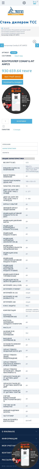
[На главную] (2, 28)
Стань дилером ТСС (18, 22)
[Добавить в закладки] (3, 126)
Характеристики (9, 148)
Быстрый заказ (12, 77)
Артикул (5, 52)
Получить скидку (12, 82)
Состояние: (6, 56)
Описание (6, 144)
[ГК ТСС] (20, 11)
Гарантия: (6, 129)
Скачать (5, 152)
